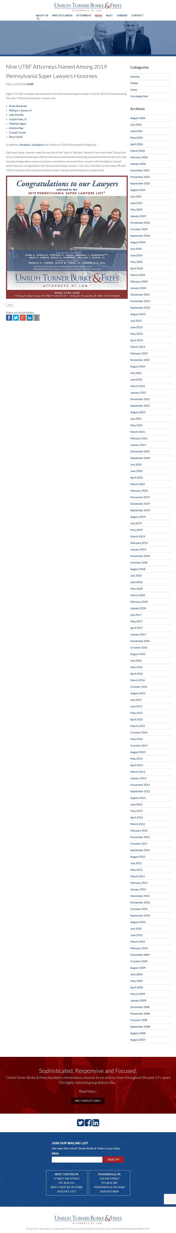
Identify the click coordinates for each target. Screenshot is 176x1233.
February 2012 (139, 830)
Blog (109, 15)
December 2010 (140, 895)
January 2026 (138, 163)
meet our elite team (87, 1100)
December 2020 (140, 451)
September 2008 (140, 1026)
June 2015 (136, 706)
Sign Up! (113, 1159)
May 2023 (136, 333)
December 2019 (140, 497)
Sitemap (99, 1229)
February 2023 (139, 353)
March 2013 (137, 771)
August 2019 (137, 516)
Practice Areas (62, 15)
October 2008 (138, 1020)
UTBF (30, 84)
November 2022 (140, 359)
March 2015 (137, 725)
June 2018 (136, 582)
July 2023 (136, 320)
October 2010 (138, 908)
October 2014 (138, 732)
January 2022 (138, 392)
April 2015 (136, 719)
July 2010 (136, 928)
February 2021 (139, 438)
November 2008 (140, 1013)
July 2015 (136, 699)
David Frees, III (18, 119)
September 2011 (140, 850)
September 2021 (140, 405)
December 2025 (140, 170)
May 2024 (136, 261)
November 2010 (140, 902)
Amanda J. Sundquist (32, 144)
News (98, 15)
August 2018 (137, 569)
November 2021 (140, 399)
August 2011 (137, 856)
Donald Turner (17, 132)
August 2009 (137, 967)
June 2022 (136, 379)
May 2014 (136, 739)
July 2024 (136, 248)
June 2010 (136, 935)
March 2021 (137, 431)
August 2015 (137, 693)
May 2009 (136, 980)
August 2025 (137, 189)
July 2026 (136, 124)
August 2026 (137, 118)
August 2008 (137, 1033)
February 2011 (139, 882)
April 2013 (136, 765)
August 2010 (137, 922)
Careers (122, 15)
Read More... (88, 1091)
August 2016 (137, 654)
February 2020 (139, 490)
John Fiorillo (16, 114)
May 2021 (136, 425)
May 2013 (136, 758)
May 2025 (136, 209)
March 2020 (137, 484)
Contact (137, 15)
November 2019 (140, 503)
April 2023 (136, 340)
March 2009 (137, 993)
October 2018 (138, 562)
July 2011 (136, 863)
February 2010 (139, 948)
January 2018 (138, 608)
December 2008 (140, 1007)
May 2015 (136, 712)
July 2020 (136, 464)
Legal (107, 1229)
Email (55, 1153)
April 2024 (136, 268)
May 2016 (136, 667)
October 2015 (138, 686)
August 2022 (137, 366)
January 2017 (138, 634)
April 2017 (136, 627)
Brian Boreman (18, 106)
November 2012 (140, 784)
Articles (135, 76)
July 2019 (136, 523)
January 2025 (138, 216)
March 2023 (137, 346)
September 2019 (140, 510)
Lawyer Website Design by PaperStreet (130, 1229)
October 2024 (138, 229)
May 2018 (136, 588)
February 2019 (139, 542)
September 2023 (140, 307)
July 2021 (136, 418)
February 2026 (139, 157)
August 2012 (137, 797)
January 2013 (138, 778)
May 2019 (136, 529)
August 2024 (137, 242)
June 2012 (136, 804)
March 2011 (137, 876)
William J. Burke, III (20, 110)
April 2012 (136, 817)
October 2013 (138, 745)
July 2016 (136, 660)
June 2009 (136, 974)
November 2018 (140, 555)
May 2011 (136, 869)
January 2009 (138, 1000)
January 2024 (138, 288)
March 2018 (137, 595)
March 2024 (137, 274)
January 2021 (138, 444)
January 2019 (138, 549)
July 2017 (136, 614)
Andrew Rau (16, 128)
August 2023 (137, 314)
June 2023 (136, 327)
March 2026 (137, 150)
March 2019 (137, 536)
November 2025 (140, 176)
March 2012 (137, 823)
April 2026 (136, 144)
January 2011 (138, 889)
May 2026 (136, 137)
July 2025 (136, 196)
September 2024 (140, 235)
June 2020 (136, 471)
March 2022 (137, 386)
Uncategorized (139, 96)
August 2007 (137, 1039)
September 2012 (140, 791)
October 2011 (138, 843)
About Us (42, 15)
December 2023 (140, 294)
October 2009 (138, 961)
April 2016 (136, 673)
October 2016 (138, 647)
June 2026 (136, 131)
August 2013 (137, 752)
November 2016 (140, 640)
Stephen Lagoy (17, 123)
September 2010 (140, 915)
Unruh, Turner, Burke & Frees (88, 7)
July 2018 (136, 575)
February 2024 (139, 281)
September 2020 (140, 457)
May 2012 (136, 810)
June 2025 (136, 203)
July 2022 (136, 372)
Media (134, 83)
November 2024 (140, 222)
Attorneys (83, 15)
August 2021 (137, 412)
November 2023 (140, 301)
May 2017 (136, 621)
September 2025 (140, 183)
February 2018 (139, 601)
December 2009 (140, 954)
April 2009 (136, 987)
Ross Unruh (16, 136)
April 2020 (136, 477)
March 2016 (137, 680)
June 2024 (136, 255)
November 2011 (140, 837)
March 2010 (137, 941)
